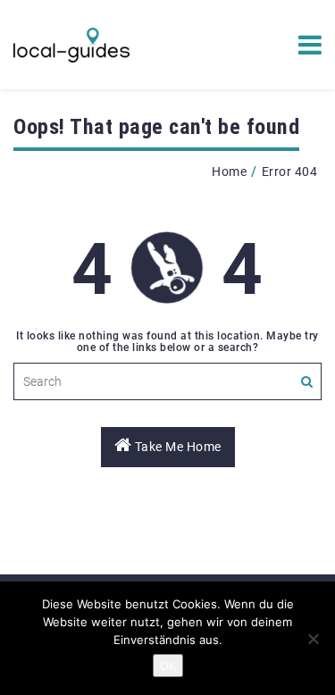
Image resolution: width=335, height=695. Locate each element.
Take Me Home (176, 447)
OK (168, 665)
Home (229, 171)
